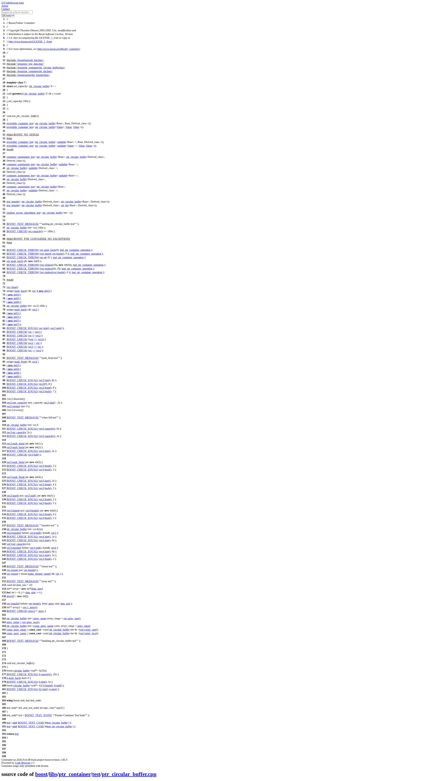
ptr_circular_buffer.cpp (129, 774)
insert (48, 253)
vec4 (9, 532)
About (4, 5)
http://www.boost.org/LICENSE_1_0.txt (30, 41)
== (35, 339)
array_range (40, 618)
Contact (5, 8)
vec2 (34, 309)
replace (48, 264)
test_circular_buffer (57, 722)
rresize (15, 406)
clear (13, 287)
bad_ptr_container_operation (75, 250)
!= (33, 335)
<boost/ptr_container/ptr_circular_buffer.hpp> (40, 67)
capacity (36, 231)
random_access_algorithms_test (23, 212)
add (14, 722)
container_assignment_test (21, 156)
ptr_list (64, 205)
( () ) (44, 290)
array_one (73, 618)
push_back (49, 250)
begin (59, 253)
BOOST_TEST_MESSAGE (22, 223)
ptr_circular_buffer (39, 86)
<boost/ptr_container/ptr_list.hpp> (34, 71)
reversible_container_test (20, 123)
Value (60, 127)
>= (34, 350)
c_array (31, 607)
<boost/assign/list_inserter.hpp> (33, 75)
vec (30, 231)
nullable (61, 142)
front (47, 387)
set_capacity (18, 432)
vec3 (41, 428)
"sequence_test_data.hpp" (30, 63)
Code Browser (22, 762)
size (45, 328)
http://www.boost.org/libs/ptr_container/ (58, 49)
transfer (16, 532)
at (45, 257)
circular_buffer (21, 670)
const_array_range (43, 625)
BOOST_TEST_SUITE (38, 715)
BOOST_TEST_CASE (30, 722)
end (32, 495)
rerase (14, 570)
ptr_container (75, 774)
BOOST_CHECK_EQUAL (22, 328)
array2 (31, 611)
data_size (37, 588)
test (8, 722)
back (47, 391)
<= (35, 346)
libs (53, 774)
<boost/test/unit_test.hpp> (30, 60)
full (35, 454)
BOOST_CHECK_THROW (22, 250)
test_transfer (13, 201)
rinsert (15, 510)
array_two (32, 622)
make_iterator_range (39, 573)
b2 (40, 689)
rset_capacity (19, 402)
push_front (20, 361)
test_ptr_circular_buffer (59, 726)
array (9, 596)
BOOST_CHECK (17, 231)
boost (41, 774)
